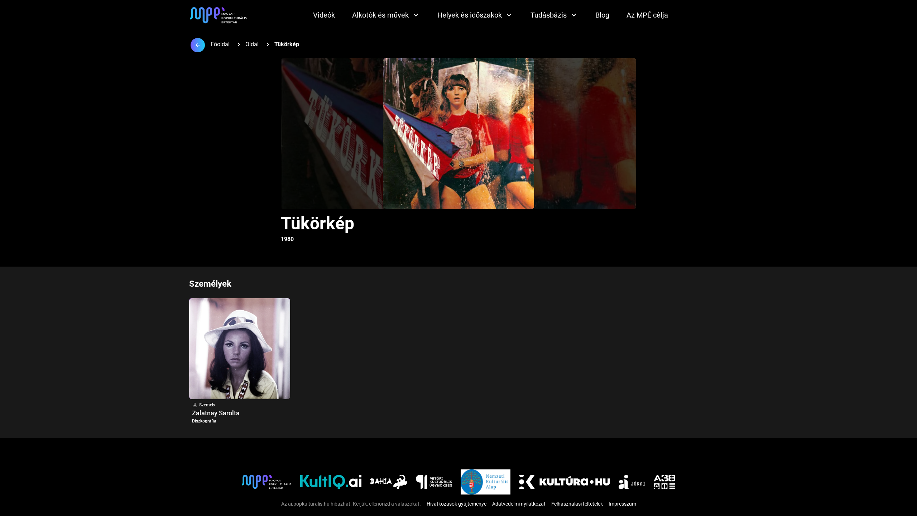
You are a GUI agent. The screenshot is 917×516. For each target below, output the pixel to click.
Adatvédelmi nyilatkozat (519, 504)
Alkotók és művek (380, 15)
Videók (324, 15)
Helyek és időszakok (469, 15)
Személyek (210, 284)
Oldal (252, 44)
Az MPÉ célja (647, 15)
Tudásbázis (548, 15)
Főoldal (220, 44)
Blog (602, 15)
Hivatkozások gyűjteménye (456, 504)
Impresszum (622, 504)
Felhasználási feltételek (577, 504)
